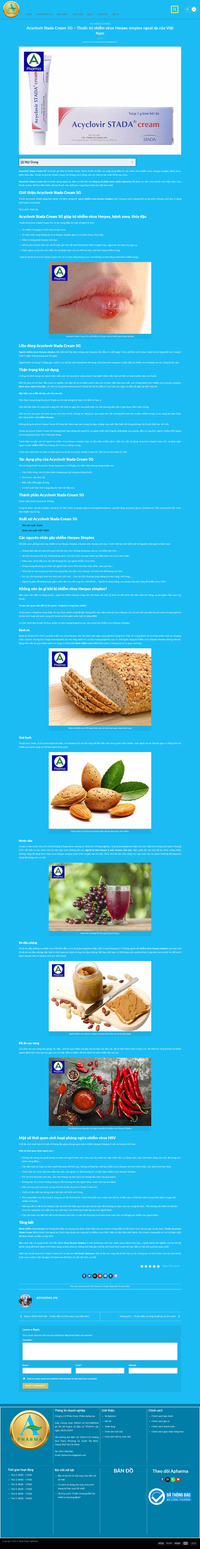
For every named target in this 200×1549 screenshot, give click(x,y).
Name (26, 1365)
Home (29, 14)
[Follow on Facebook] (162, 1479)
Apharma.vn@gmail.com (73, 1455)
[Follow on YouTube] (178, 1479)
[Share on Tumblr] (110, 1276)
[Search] (174, 9)
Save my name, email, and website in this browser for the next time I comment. (62, 1379)
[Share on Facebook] (84, 1276)
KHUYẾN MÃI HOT (44, 14)
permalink (126, 1286)
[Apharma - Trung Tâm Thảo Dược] (12, 9)
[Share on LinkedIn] (105, 1276)
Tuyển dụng (110, 1427)
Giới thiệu (78, 14)
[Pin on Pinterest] (100, 1276)
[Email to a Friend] (94, 1276)
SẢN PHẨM (62, 14)
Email (79, 1365)
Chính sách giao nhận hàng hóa (167, 1431)
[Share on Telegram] (116, 1276)
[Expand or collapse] (132, 162)
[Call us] (173, 1479)
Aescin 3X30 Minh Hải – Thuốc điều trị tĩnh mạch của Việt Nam (56, 1316)
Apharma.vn (111, 42)
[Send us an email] (167, 1479)
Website (132, 1365)
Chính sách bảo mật (114, 1432)
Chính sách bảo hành (162, 1416)
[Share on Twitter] (89, 1276)
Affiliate (103, 14)
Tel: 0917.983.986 (64, 1451)
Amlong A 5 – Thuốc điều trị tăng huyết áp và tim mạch (148, 1316)
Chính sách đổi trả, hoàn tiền (118, 1437)
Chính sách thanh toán (163, 1426)
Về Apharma (110, 1416)
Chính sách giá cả (160, 1421)
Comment (28, 1340)
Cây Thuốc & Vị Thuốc (99, 1286)
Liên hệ (115, 14)
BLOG (90, 14)
